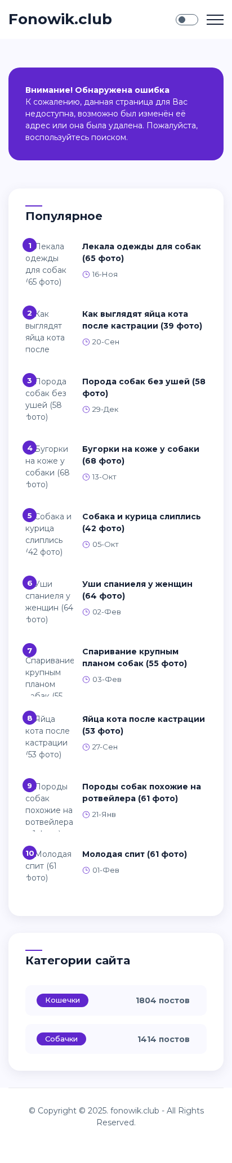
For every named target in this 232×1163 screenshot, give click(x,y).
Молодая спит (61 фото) (134, 854)
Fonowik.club (60, 19)
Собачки (61, 1038)
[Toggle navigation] (215, 19)
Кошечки (62, 999)
